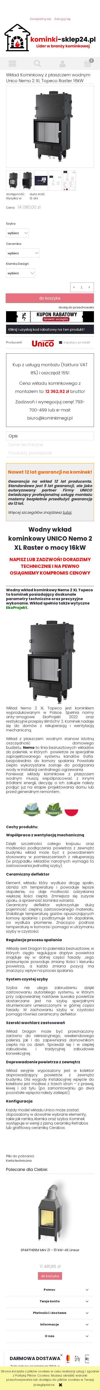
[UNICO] (42, 343)
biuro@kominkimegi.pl (50, 418)
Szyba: (11, 223)
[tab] (50, 436)
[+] (89, 287)
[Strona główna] (50, 37)
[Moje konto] (62, 63)
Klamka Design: (17, 264)
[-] (73, 287)
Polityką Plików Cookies (32, 1375)
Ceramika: (14, 244)
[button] (12, 63)
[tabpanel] (50, 813)
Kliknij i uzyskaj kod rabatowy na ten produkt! (46, 329)
